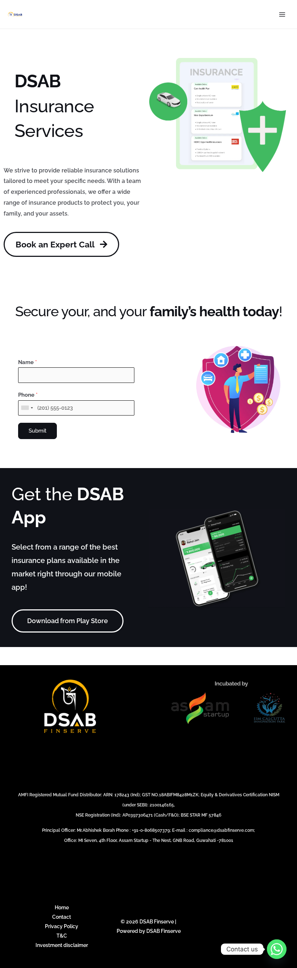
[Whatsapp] (276, 949)
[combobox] (26, 408)
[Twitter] (221, 926)
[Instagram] (235, 926)
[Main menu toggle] (282, 14)
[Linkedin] (249, 926)
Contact (61, 917)
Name (27, 362)
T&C (62, 936)
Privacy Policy (61, 926)
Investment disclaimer (61, 945)
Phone (28, 395)
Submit (37, 430)
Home (62, 907)
